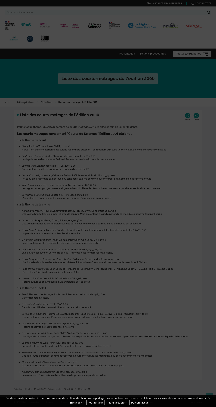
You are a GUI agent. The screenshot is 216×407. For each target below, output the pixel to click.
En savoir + (76, 402)
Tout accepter (117, 402)
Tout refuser (95, 402)
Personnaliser (139, 402)
